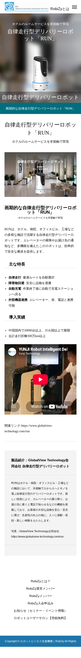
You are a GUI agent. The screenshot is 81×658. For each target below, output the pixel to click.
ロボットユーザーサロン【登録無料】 (40, 618)
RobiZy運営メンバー (40, 588)
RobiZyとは (59, 9)
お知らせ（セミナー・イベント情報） (40, 610)
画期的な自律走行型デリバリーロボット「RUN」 (40, 108)
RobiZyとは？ (40, 581)
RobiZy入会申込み (41, 603)
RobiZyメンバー (40, 596)
